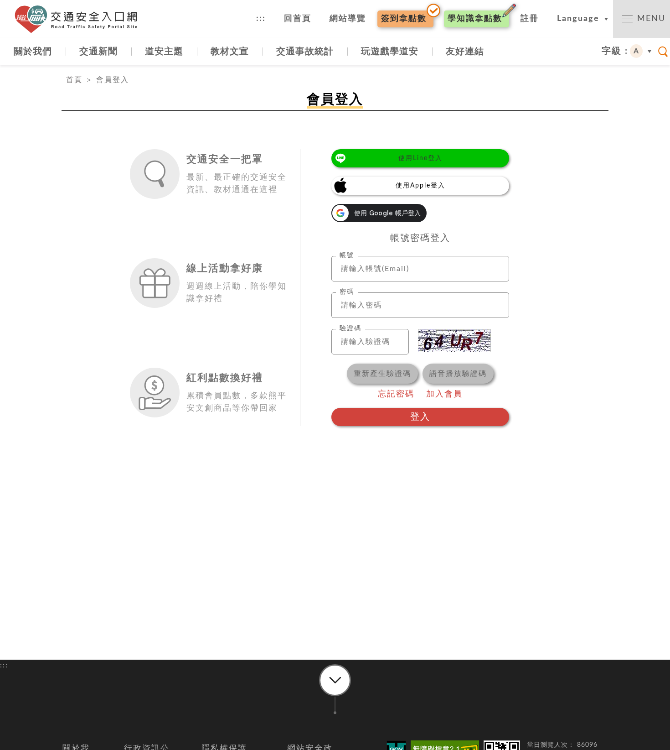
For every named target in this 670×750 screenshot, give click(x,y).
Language (578, 19)
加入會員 (444, 394)
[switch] (641, 19)
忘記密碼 (396, 394)
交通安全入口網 (79, 19)
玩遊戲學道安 (389, 51)
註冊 (530, 19)
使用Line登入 (420, 158)
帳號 (347, 255)
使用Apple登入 (420, 185)
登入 (420, 417)
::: (261, 19)
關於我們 (33, 51)
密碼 (347, 292)
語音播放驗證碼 (458, 373)
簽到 (404, 19)
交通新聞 (98, 51)
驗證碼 (350, 328)
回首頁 (297, 19)
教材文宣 (230, 51)
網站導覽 (348, 19)
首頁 (74, 79)
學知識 (475, 19)
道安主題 (164, 51)
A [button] (636, 51)
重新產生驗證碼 (382, 373)
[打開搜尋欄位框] (663, 51)
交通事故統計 (305, 51)
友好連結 (465, 51)
